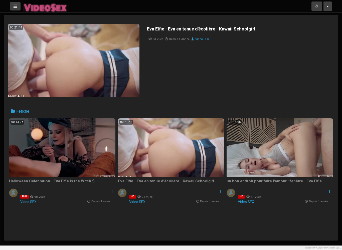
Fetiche (22, 111)
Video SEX (202, 39)
